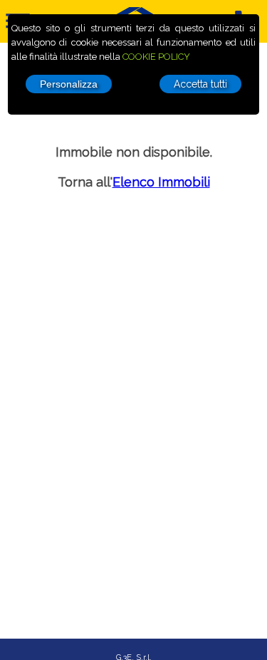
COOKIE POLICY (156, 56)
